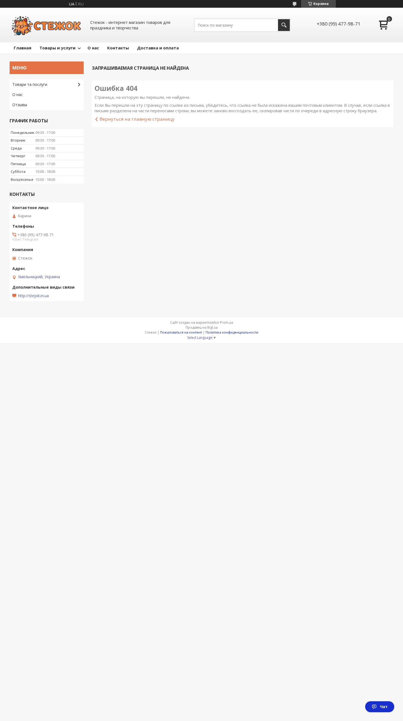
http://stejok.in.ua (33, 295)
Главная (22, 47)
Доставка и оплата (158, 47)
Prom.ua (226, 322)
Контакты (118, 47)
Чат (384, 706)
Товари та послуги (29, 84)
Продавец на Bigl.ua (202, 327)
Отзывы (19, 104)
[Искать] (284, 25)
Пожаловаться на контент (181, 332)
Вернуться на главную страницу (137, 119)
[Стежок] (47, 25)
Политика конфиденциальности (232, 332)
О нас (93, 47)
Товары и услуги (57, 47)
